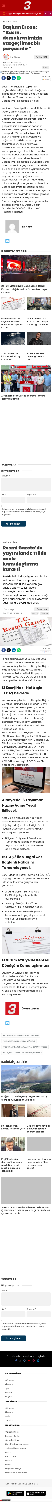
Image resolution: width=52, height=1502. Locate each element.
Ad (4, 494)
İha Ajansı (15, 57)
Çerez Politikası (12, 1440)
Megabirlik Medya (13, 1468)
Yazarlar (9, 1420)
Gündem (44, 613)
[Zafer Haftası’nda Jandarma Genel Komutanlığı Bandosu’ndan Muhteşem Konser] (26, 268)
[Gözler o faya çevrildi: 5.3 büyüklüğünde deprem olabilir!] (39, 1113)
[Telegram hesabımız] (38, 1360)
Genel (45, 67)
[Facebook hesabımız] (16, 1360)
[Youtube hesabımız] (29, 1360)
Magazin (9, 1396)
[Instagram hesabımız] (24, 1360)
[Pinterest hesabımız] (34, 1360)
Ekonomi (9, 1384)
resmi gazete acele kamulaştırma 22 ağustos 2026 (25, 1047)
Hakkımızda (10, 1456)
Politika (8, 1392)
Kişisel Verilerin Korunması (17, 1444)
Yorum (6, 475)
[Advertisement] (26, 434)
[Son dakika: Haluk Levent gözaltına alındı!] (39, 341)
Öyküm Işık (9, 609)
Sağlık (8, 1416)
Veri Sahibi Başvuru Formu (17, 1448)
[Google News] (45, 79)
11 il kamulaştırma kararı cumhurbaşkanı (21, 1035)
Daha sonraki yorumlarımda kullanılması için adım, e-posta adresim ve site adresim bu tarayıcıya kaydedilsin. (25, 512)
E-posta (31, 494)
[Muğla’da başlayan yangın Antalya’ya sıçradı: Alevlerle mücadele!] (26, 1079)
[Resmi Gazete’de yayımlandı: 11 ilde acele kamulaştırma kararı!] (13, 306)
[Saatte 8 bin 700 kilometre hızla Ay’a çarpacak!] (13, 341)
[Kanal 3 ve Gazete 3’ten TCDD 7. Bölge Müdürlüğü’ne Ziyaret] (39, 306)
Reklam (8, 1452)
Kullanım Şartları (12, 1436)
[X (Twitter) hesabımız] (20, 1360)
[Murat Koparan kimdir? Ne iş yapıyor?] (13, 1113)
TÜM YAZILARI (41, 57)
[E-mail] (7, 241)
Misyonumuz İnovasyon (16, 1472)
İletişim (8, 1460)
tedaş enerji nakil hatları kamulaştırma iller (23, 1053)
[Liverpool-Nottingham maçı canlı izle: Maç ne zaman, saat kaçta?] (39, 1146)
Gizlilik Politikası (12, 1432)
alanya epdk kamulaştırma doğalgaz (19, 1041)
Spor (7, 1388)
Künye (8, 1464)
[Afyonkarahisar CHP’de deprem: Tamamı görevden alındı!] (26, 378)
